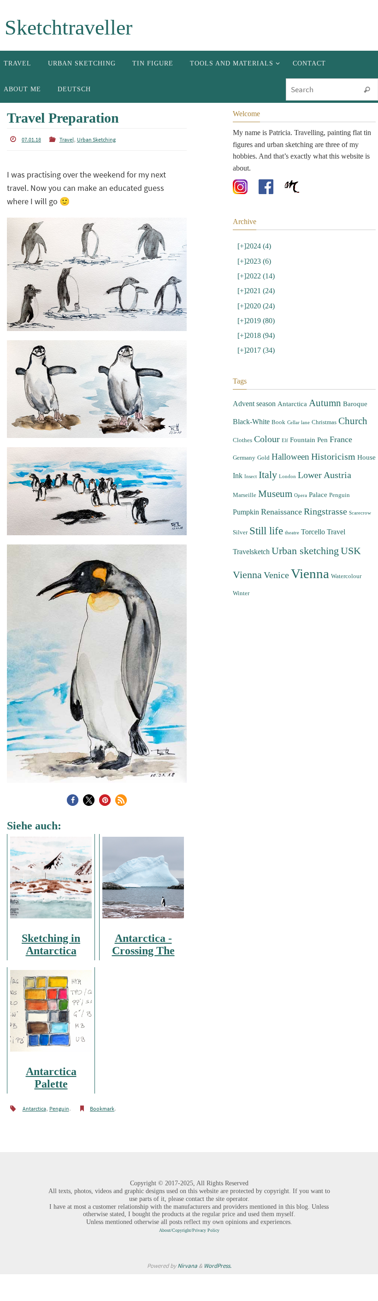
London (287, 442)
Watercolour (346, 525)
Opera (300, 458)
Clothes (242, 412)
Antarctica (34, 1106)
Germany (244, 426)
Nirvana (187, 1262)
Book (278, 397)
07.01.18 (31, 139)
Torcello (313, 488)
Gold (263, 426)
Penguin (59, 1106)
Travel (66, 139)
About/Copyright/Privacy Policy (189, 1227)
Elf (285, 412)
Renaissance (281, 472)
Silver (240, 488)
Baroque (355, 382)
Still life (266, 487)
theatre (292, 489)
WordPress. (217, 1262)
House (366, 426)
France (341, 411)
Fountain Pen (309, 412)
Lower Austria (324, 441)
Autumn (325, 381)
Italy (268, 441)
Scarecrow (360, 473)
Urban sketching (305, 504)
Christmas (324, 397)
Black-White (251, 397)
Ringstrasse (325, 472)
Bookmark (102, 1106)
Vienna (310, 523)
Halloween (290, 426)
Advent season (254, 382)
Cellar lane (298, 398)
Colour (267, 411)
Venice (276, 525)
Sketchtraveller (68, 27)
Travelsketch (251, 505)
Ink (237, 442)
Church (352, 396)
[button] (72, 798)
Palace (318, 457)
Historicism (333, 426)
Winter (241, 540)
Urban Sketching (96, 139)
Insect (250, 442)
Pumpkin (246, 472)
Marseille (244, 458)
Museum (275, 457)
